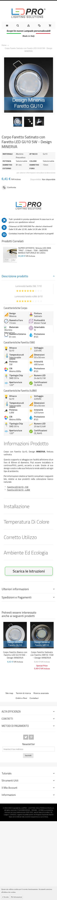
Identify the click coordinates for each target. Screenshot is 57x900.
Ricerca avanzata (41, 693)
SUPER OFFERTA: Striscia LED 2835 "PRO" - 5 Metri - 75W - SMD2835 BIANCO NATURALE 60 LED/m (34, 250)
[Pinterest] (31, 737)
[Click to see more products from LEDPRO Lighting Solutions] (28, 205)
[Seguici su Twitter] (26, 737)
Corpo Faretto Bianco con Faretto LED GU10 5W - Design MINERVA (15, 654)
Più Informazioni (16, 897)
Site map (9, 693)
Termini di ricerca (23, 693)
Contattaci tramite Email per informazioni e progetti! (31, 233)
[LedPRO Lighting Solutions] (28, 13)
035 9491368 (25, 226)
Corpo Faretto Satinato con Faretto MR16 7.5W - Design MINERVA (41, 654)
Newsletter (28, 744)
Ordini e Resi (21, 698)
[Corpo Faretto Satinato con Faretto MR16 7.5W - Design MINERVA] (42, 635)
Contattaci (34, 698)
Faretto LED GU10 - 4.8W (18, 489)
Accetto (6, 897)
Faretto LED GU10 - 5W (17, 487)
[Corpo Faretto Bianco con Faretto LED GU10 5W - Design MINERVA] (15, 635)
